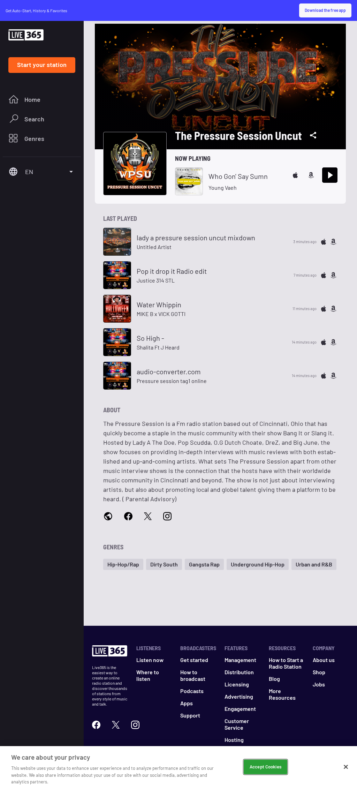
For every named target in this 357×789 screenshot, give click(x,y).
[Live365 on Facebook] (96, 725)
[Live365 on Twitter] (116, 725)
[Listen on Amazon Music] (311, 175)
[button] (123, 564)
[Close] (346, 767)
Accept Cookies (265, 766)
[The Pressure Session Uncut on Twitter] (148, 516)
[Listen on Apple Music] (295, 175)
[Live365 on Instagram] (135, 725)
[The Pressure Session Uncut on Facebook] (128, 516)
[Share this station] (313, 135)
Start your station (42, 64)
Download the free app (325, 10)
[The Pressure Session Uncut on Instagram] (167, 516)
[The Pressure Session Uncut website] (108, 517)
